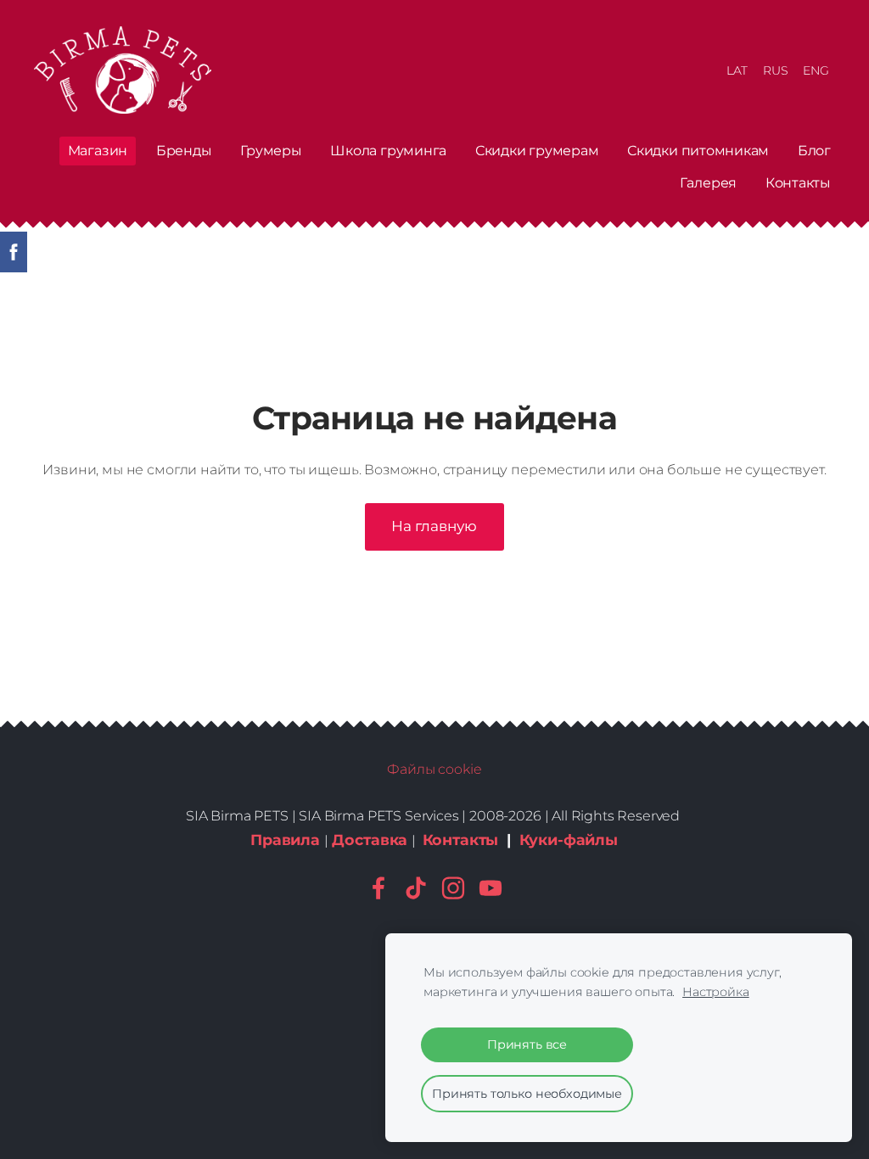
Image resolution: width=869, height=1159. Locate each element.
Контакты (461, 839)
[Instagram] (453, 888)
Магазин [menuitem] (97, 151)
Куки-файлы (568, 839)
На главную (434, 526)
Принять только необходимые (527, 1093)
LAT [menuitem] (737, 70)
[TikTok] (416, 888)
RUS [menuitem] (775, 70)
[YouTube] (490, 888)
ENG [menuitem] (816, 70)
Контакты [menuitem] (798, 183)
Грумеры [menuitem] (270, 151)
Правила (285, 839)
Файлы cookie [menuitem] (434, 769)
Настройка (715, 991)
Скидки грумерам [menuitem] (536, 151)
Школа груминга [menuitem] (388, 151)
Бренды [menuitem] (184, 151)
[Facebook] (378, 888)
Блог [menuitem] (814, 151)
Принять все (527, 1044)
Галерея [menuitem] (708, 183)
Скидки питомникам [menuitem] (698, 151)
